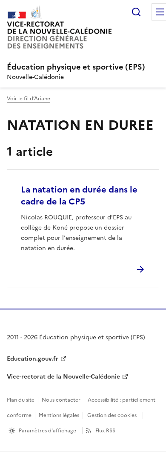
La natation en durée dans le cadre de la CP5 (79, 195)
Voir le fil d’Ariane (28, 98)
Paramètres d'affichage (47, 431)
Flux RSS (105, 431)
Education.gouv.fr (32, 358)
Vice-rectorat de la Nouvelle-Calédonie (63, 376)
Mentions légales (59, 415)
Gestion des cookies (112, 415)
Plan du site (20, 400)
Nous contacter (61, 400)
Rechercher (136, 11)
